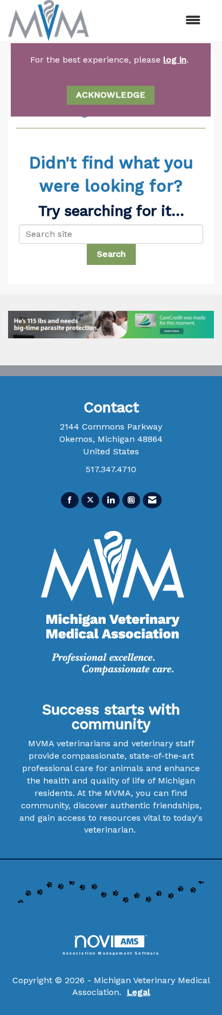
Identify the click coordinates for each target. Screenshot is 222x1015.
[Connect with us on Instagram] (131, 500)
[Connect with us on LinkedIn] (111, 500)
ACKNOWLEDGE (110, 95)
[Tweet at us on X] (90, 500)
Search (111, 254)
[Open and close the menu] (167, 20)
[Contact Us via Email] (152, 500)
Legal (138, 992)
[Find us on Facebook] (70, 500)
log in (174, 60)
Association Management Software (111, 953)
